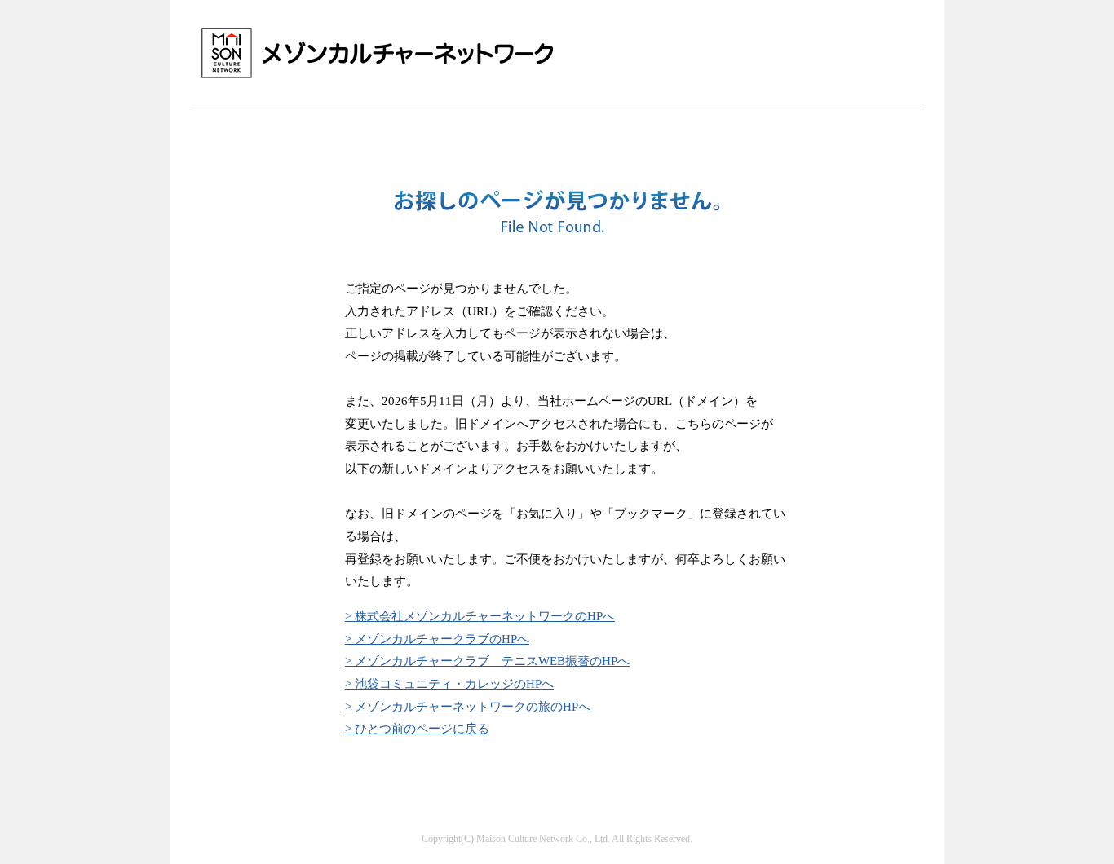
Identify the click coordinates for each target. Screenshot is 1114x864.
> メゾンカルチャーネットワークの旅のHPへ (467, 706)
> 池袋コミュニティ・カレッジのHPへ (449, 683)
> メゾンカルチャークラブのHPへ (437, 639)
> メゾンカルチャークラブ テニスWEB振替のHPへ (487, 661)
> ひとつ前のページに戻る (417, 728)
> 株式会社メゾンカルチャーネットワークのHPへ (480, 616)
